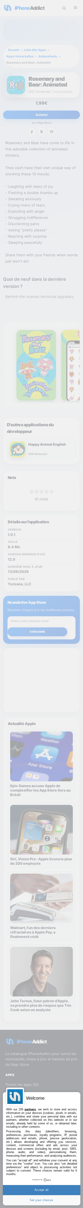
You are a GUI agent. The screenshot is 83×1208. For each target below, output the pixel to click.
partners (30, 1109)
